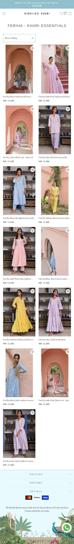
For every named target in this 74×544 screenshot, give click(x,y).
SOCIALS (36, 491)
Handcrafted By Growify (37, 510)
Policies (36, 474)
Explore (36, 482)
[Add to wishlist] (32, 48)
